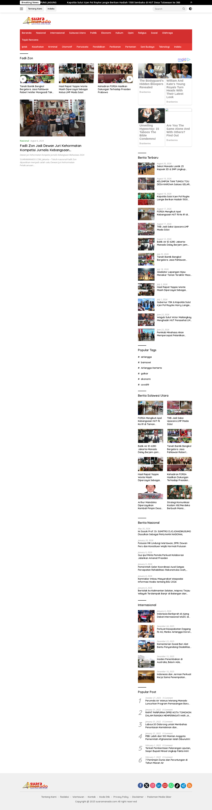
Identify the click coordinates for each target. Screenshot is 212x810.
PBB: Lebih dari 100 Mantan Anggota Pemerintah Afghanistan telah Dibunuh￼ (167, 738)
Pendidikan (99, 46)
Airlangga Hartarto (151, 367)
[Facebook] (140, 786)
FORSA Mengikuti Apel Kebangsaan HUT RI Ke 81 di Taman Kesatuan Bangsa (172, 213)
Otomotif (67, 46)
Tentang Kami (35, 8)
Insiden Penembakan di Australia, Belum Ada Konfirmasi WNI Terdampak (172, 661)
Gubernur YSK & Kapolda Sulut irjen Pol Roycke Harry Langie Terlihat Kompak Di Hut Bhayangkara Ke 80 (174, 304)
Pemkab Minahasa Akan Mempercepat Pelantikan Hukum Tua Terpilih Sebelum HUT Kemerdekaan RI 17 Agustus (172, 334)
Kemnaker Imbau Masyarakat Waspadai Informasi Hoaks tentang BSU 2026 (160, 580)
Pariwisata (82, 46)
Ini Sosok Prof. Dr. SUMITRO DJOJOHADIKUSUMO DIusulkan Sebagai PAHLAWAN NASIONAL (164, 533)
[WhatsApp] (171, 786)
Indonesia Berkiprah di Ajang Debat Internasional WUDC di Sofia (173, 615)
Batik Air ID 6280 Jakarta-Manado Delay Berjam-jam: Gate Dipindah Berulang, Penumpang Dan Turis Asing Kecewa (172, 243)
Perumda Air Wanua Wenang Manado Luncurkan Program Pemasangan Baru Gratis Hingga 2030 (167, 702)
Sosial (154, 32)
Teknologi (164, 46)
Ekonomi (106, 32)
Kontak (92, 796)
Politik (93, 32)
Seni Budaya (147, 46)
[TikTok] (177, 785)
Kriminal (52, 46)
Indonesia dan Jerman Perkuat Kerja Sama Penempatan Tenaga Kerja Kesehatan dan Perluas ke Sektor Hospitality (174, 676)
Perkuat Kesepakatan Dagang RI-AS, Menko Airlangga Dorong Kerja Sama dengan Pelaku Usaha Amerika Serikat (174, 630)
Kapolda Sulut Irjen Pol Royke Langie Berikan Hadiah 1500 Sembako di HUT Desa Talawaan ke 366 (98, 2)
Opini (130, 32)
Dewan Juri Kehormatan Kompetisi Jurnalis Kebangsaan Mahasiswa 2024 (52, 155)
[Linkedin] (158, 786)
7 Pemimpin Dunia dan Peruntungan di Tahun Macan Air (166, 761)
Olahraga (167, 32)
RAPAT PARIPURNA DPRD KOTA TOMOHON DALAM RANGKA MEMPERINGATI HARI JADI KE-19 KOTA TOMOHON (168, 714)
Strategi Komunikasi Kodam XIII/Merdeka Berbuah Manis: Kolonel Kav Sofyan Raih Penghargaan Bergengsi (178, 505)
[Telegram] (183, 785)
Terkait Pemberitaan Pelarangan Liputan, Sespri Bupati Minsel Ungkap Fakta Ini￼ (168, 750)
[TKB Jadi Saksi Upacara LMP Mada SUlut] (146, 229)
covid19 (145, 384)
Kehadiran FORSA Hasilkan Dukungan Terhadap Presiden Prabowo (75, 89)
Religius (142, 32)
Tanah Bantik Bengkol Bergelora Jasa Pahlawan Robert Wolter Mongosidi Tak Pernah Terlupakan (173, 258)
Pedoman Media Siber (159, 796)
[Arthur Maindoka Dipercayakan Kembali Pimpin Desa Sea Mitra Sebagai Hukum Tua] (115, 73)
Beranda (26, 32)
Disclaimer (138, 796)
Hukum (119, 32)
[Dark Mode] (190, 9)
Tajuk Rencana (30, 39)
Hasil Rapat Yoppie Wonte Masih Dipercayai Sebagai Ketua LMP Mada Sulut (34, 89)
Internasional (57, 32)
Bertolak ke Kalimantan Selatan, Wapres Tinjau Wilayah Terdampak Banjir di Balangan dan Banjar (164, 592)
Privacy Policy (121, 796)
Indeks (51, 8)
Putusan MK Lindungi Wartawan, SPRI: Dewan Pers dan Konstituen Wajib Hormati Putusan (162, 545)
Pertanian (130, 46)
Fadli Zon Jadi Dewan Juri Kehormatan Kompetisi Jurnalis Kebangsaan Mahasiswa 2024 (50, 150)
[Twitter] (146, 786)
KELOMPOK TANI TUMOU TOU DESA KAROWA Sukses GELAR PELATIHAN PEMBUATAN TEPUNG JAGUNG (173, 183)
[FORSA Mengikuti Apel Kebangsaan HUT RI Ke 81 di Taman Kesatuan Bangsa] (146, 214)
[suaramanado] (36, 20)
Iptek (24, 46)
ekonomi (146, 379)
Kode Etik (104, 796)
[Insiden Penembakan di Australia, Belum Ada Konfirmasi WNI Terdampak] (146, 661)
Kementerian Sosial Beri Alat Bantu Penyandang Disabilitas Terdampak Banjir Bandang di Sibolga (173, 646)
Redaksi (64, 796)
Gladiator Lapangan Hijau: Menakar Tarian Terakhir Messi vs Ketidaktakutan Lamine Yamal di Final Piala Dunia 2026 (174, 273)
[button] (184, 8)
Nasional (41, 32)
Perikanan (115, 46)
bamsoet (146, 362)
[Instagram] (152, 786)
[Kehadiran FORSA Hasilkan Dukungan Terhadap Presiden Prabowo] (76, 73)
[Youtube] (165, 786)
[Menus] (22, 9)
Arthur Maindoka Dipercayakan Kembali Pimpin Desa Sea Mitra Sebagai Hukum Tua (115, 89)
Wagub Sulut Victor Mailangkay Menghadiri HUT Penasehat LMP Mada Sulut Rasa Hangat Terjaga (174, 319)
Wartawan (78, 796)
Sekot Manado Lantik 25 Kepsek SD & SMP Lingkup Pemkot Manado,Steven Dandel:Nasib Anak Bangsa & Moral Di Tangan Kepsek (173, 168)
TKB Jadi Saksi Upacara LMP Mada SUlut (173, 228)
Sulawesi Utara (77, 32)
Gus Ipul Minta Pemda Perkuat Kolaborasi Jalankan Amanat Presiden (161, 557)
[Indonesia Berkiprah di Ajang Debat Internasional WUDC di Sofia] (146, 616)
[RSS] (189, 786)
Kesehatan (38, 46)
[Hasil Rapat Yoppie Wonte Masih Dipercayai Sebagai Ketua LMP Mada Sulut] (37, 73)
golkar (144, 373)
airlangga (146, 356)
